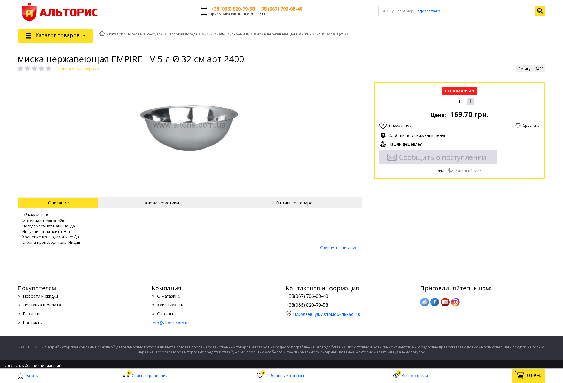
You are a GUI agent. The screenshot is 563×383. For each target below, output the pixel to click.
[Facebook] (434, 302)
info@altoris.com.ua (171, 323)
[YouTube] (445, 302)
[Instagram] (455, 302)
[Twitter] (424, 302)
